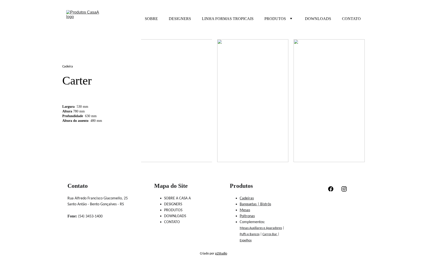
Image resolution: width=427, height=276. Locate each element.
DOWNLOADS (318, 19)
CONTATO (351, 19)
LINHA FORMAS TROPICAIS (228, 19)
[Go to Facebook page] (330, 188)
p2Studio (221, 253)
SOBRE (151, 19)
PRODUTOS (275, 19)
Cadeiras (247, 198)
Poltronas (247, 216)
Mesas (245, 210)
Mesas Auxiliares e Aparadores (261, 228)
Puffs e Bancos (249, 234)
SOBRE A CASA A (177, 198)
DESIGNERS (180, 19)
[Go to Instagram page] (344, 188)
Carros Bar (270, 234)
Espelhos (246, 240)
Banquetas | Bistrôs (255, 204)
